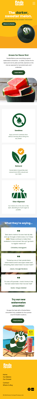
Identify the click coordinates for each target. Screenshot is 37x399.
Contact (6, 383)
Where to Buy (8, 385)
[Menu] (34, 3)
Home (5, 375)
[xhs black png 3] (32, 389)
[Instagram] (29, 389)
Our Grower (7, 379)
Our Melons (7, 377)
